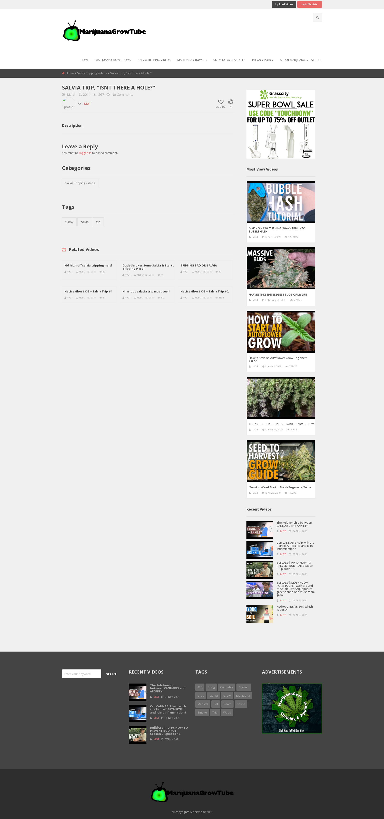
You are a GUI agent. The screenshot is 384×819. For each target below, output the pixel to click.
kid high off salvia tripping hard (88, 265)
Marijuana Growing (192, 60)
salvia (85, 222)
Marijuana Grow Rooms (113, 60)
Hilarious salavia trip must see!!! (146, 291)
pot (216, 704)
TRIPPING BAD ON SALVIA (198, 265)
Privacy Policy (262, 60)
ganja (214, 696)
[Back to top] (369, 809)
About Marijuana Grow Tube (301, 60)
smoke (202, 712)
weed (227, 712)
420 (200, 687)
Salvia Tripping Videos (154, 60)
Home (85, 60)
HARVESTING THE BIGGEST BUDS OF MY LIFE (278, 294)
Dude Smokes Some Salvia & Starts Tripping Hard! (148, 266)
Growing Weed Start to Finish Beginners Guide (280, 487)
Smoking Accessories (229, 60)
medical (203, 704)
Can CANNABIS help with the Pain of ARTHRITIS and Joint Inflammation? (295, 546)
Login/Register (310, 4)
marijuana (243, 696)
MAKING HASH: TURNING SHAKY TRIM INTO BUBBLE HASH (277, 229)
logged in (85, 153)
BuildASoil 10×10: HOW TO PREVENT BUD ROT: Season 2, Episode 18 (295, 566)
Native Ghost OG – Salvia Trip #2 (204, 291)
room (227, 704)
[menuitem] (85, 60)
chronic (244, 687)
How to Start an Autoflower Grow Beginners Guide (278, 359)
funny (69, 222)
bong (211, 687)
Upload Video (284, 4)
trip (98, 222)
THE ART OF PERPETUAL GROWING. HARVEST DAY (281, 424)
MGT (87, 103)
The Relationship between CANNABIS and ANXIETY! (294, 524)
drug (201, 696)
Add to (220, 106)
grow (227, 696)
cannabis (226, 687)
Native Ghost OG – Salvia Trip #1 (88, 291)
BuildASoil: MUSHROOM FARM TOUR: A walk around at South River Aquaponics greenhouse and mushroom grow (296, 588)
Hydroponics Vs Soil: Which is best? (295, 608)
